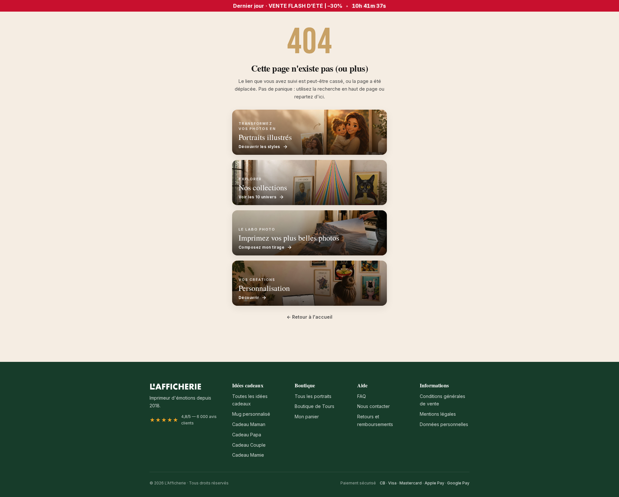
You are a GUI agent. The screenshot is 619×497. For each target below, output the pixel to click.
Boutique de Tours (314, 406)
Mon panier (307, 416)
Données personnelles (444, 424)
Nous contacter (373, 406)
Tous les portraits (313, 396)
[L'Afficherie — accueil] (175, 386)
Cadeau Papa (246, 434)
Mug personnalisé (251, 414)
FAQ (361, 396)
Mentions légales (438, 414)
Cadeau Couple (249, 445)
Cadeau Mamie (248, 455)
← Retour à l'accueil (309, 317)
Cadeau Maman (248, 424)
